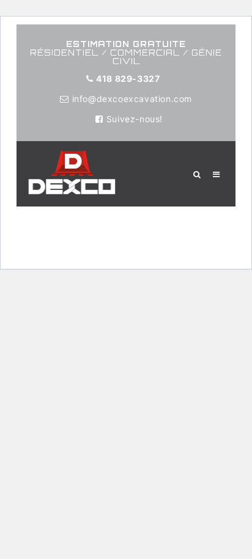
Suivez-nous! (134, 119)
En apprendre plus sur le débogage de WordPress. (122, 247)
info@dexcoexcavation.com (132, 98)
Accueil (31, 213)
